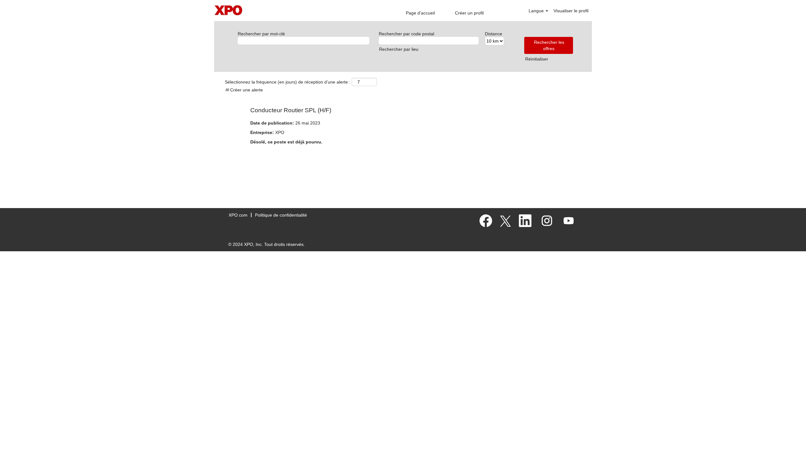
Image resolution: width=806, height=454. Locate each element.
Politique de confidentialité (281, 215)
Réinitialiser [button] (536, 58)
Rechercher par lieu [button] (398, 49)
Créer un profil (469, 12)
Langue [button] (537, 10)
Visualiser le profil (570, 10)
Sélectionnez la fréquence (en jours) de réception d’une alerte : (287, 81)
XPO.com (238, 215)
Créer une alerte (246, 89)
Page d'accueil (420, 12)
